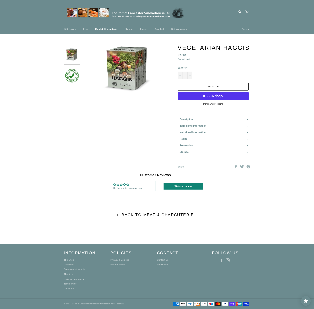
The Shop (69, 260)
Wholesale (162, 264)
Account (246, 29)
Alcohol (159, 29)
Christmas (69, 288)
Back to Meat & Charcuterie (157, 215)
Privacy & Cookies (119, 260)
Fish (85, 29)
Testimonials (70, 283)
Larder (144, 29)
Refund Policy (117, 264)
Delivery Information (74, 279)
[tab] (214, 119)
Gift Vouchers (179, 29)
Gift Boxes (70, 29)
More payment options (213, 104)
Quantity (183, 68)
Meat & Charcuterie (106, 29)
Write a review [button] (183, 186)
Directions (69, 264)
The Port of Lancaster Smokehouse (84, 304)
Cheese (128, 29)
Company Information (75, 269)
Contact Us (162, 260)
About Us (68, 274)
